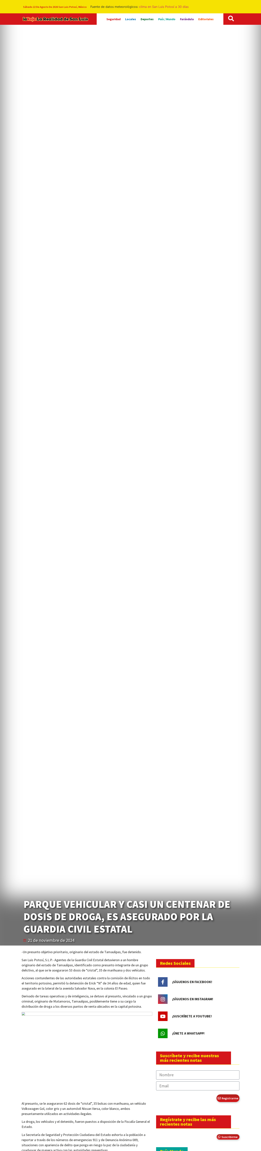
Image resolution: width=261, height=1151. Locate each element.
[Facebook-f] (163, 982)
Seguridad (113, 19)
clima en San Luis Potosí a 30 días (164, 7)
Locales (130, 19)
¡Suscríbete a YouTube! (192, 1016)
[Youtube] (163, 1016)
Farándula (187, 19)
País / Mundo (166, 19)
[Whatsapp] (163, 1033)
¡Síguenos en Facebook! (192, 982)
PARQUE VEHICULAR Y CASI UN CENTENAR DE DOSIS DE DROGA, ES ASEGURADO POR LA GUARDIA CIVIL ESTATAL (127, 916)
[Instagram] (163, 999)
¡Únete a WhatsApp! (188, 1033)
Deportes (147, 19)
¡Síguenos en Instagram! (192, 999)
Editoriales (206, 19)
